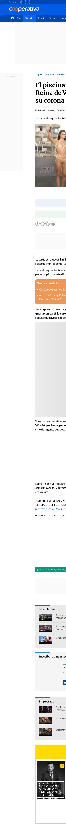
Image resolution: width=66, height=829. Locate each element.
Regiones (53, 18)
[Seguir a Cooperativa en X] (25, 2)
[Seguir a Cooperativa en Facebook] (21, 2)
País (19, 18)
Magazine (29, 18)
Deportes (41, 18)
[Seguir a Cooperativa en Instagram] (29, 2)
